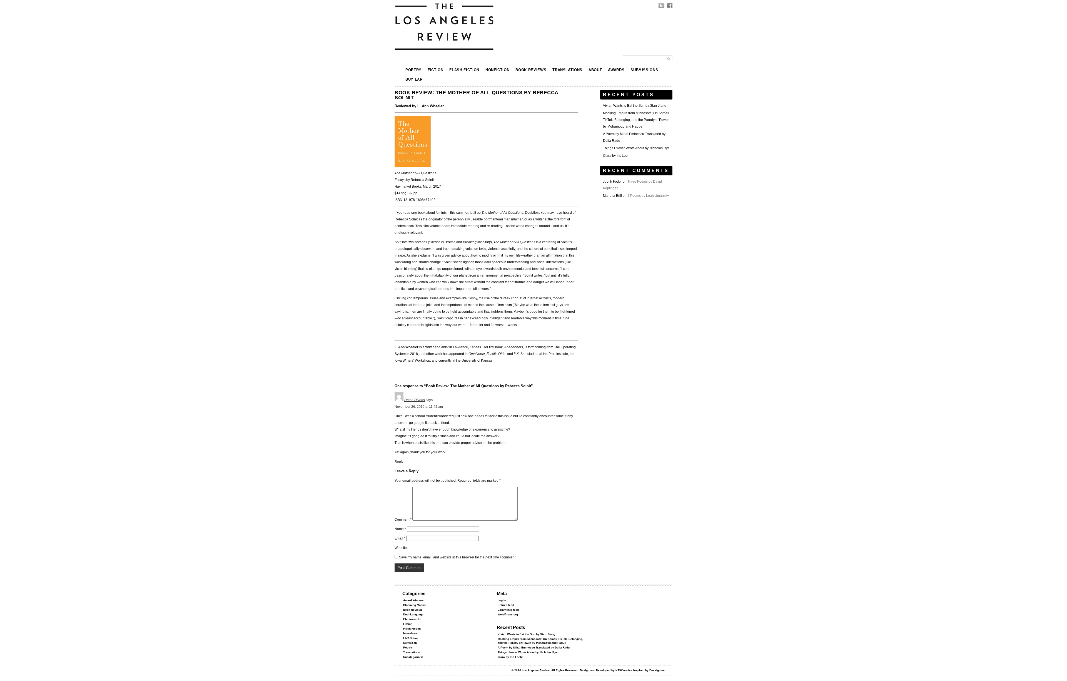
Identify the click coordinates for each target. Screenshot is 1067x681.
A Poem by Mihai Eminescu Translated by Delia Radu (534, 647)
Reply (399, 462)
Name (400, 529)
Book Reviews (530, 70)
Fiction (435, 70)
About (595, 70)
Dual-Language (413, 614)
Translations (567, 70)
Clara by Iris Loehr (617, 156)
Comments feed (508, 609)
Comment (403, 519)
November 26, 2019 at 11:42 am (419, 407)
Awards (616, 70)
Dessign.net (657, 670)
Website (401, 548)
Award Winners (413, 600)
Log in (502, 600)
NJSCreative (623, 670)
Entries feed (506, 605)
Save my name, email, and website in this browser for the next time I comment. (457, 557)
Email (400, 538)
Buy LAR (414, 79)
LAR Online (410, 638)
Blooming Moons (414, 605)
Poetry (413, 70)
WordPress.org (508, 614)
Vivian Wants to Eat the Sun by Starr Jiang (634, 106)
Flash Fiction (464, 70)
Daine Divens (414, 400)
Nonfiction (497, 70)
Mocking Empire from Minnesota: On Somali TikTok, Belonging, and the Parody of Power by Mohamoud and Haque (636, 119)
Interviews (410, 633)
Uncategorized (413, 656)
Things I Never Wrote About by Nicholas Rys (636, 148)
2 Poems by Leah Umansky (648, 196)
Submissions (644, 70)
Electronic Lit (412, 619)
